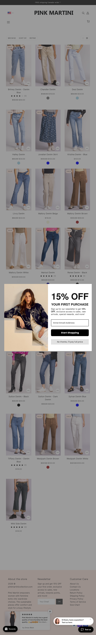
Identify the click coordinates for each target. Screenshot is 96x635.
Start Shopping (70, 332)
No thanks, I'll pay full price (70, 341)
